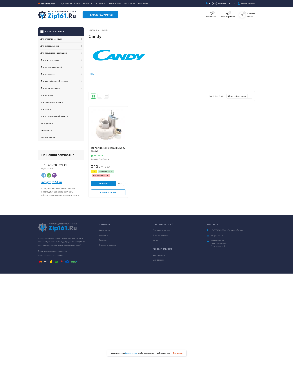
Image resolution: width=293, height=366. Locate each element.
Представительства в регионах (51, 255)
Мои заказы (158, 260)
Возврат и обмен (160, 235)
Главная (93, 30)
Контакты (102, 240)
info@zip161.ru (51, 182)
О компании (104, 230)
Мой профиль (159, 255)
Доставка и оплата (161, 230)
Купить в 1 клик (108, 192)
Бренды (105, 30)
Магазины (103, 235)
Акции (156, 240)
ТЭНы (91, 74)
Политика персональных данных (52, 251)
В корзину (103, 183)
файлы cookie (131, 353)
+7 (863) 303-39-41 (218, 3)
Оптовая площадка (107, 245)
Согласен (178, 353)
